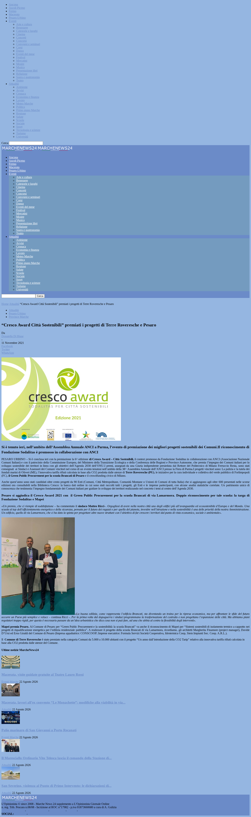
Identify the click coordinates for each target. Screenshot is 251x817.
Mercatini (21, 60)
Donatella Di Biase (12, 336)
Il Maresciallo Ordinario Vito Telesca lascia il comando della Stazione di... (56, 758)
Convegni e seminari (28, 44)
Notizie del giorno (37, 810)
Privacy (71, 810)
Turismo (21, 133)
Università (22, 136)
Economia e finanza (27, 97)
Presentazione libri (26, 70)
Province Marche (19, 316)
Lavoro (20, 100)
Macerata (14, 14)
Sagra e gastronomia (28, 77)
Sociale (20, 123)
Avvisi (20, 90)
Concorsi (21, 40)
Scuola (20, 120)
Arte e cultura (24, 24)
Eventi (12, 21)
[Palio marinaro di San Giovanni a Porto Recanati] (10, 723)
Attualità (14, 83)
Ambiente (22, 87)
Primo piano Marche (28, 110)
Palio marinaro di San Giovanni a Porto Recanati (38, 730)
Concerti (21, 37)
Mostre (20, 63)
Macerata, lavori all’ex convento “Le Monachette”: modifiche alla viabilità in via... (63, 702)
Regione (21, 113)
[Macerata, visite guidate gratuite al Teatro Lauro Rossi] (10, 667)
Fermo (12, 11)
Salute (19, 116)
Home (5, 303)
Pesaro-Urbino (17, 17)
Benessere (22, 27)
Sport (19, 126)
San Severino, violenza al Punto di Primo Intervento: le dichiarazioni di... (56, 786)
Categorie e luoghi (26, 30)
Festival (20, 57)
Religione (21, 73)
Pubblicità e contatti (12, 810)
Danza (20, 50)
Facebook (20, 813)
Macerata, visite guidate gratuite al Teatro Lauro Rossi (42, 674)
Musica (20, 67)
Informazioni (57, 810)
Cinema (20, 34)
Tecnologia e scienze (28, 130)
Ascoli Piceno (17, 7)
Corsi (19, 47)
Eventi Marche (10, 681)
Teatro (20, 80)
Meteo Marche (24, 103)
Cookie (82, 810)
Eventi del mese (25, 54)
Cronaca (21, 93)
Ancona (13, 4)
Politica (20, 106)
